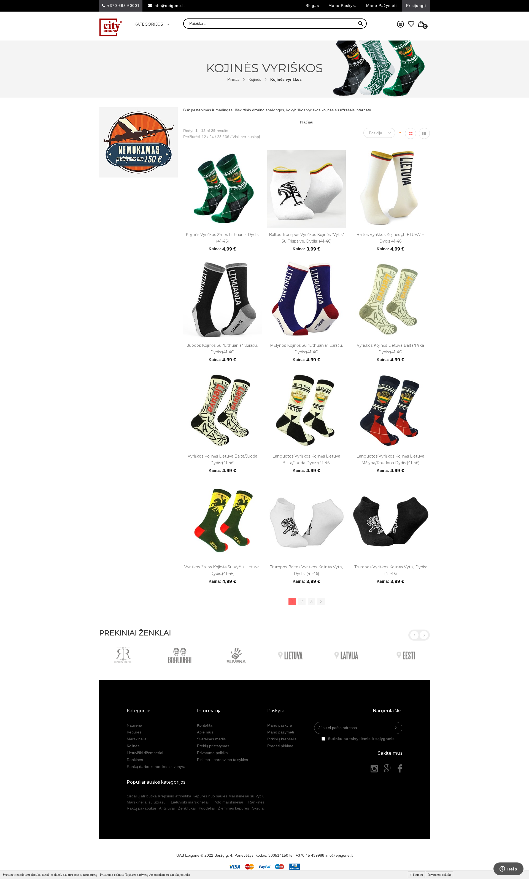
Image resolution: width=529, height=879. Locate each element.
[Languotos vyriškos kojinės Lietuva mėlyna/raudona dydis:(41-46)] (390, 374)
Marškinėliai (137, 739)
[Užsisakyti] (395, 728)
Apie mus (205, 732)
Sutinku (417, 874)
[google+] (388, 768)
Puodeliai (207, 808)
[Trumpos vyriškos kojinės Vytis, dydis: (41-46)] (390, 485)
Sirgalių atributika (142, 796)
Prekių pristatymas (213, 746)
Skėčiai (258, 808)
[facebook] (399, 768)
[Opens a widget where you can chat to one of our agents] (508, 869)
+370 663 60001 (123, 5)
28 (218, 137)
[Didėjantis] (400, 132)
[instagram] (374, 768)
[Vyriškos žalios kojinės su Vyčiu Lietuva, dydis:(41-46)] (222, 485)
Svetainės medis (211, 739)
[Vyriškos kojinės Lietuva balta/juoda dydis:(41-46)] (222, 374)
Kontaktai (205, 725)
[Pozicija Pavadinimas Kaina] (380, 133)
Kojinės (255, 79)
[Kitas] (321, 601)
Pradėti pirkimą (280, 746)
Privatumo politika (212, 753)
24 (210, 137)
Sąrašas (424, 133)
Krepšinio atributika (174, 796)
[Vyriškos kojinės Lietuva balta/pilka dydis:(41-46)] (390, 263)
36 (226, 137)
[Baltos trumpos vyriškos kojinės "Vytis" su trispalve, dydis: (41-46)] (306, 152)
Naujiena (134, 725)
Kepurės (134, 732)
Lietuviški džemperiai (145, 753)
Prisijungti (416, 5)
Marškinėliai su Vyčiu (246, 796)
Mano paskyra (342, 5)
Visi (234, 137)
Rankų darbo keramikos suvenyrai (156, 766)
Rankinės (135, 759)
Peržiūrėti (191, 137)
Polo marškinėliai (228, 802)
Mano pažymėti (381, 5)
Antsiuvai (167, 808)
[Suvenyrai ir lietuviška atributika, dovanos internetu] (111, 27)
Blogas (312, 5)
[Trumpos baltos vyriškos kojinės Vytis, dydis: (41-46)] (306, 485)
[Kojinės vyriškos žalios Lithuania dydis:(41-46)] (222, 152)
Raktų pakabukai (141, 808)
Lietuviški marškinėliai (190, 802)
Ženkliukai (187, 808)
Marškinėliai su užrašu (146, 802)
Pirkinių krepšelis (281, 739)
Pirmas (233, 79)
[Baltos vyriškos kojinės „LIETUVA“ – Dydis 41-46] (390, 152)
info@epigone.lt (169, 5)
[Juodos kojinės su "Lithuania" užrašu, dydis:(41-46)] (222, 263)
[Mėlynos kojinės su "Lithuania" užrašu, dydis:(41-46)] (306, 263)
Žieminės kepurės (233, 808)
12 (204, 137)
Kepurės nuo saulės (210, 796)
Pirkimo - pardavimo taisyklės (222, 759)
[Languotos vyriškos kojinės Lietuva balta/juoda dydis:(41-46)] (306, 374)
